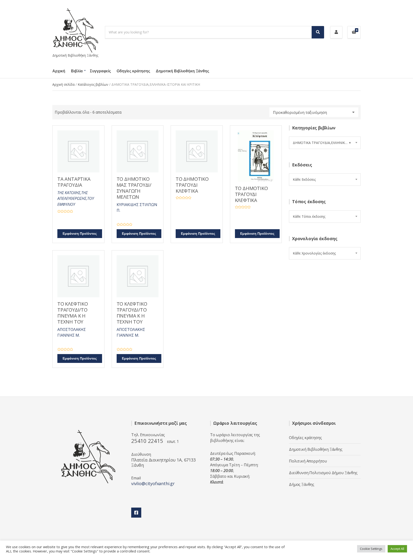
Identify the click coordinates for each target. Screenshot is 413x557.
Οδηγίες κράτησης (133, 71)
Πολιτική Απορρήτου (308, 461)
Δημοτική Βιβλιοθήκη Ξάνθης (182, 71)
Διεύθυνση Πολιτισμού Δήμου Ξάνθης (323, 472)
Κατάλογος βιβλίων (93, 84)
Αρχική (58, 71)
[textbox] (324, 180)
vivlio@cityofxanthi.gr (153, 483)
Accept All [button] (397, 548)
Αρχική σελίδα (63, 84)
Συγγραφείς (100, 71)
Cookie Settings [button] (371, 548)
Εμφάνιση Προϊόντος (80, 233)
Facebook (136, 513)
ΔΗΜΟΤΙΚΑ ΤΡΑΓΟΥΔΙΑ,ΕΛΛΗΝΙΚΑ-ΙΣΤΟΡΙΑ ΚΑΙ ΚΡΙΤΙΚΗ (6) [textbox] (326, 142)
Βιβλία (77, 71)
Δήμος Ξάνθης (301, 484)
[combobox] (325, 143)
